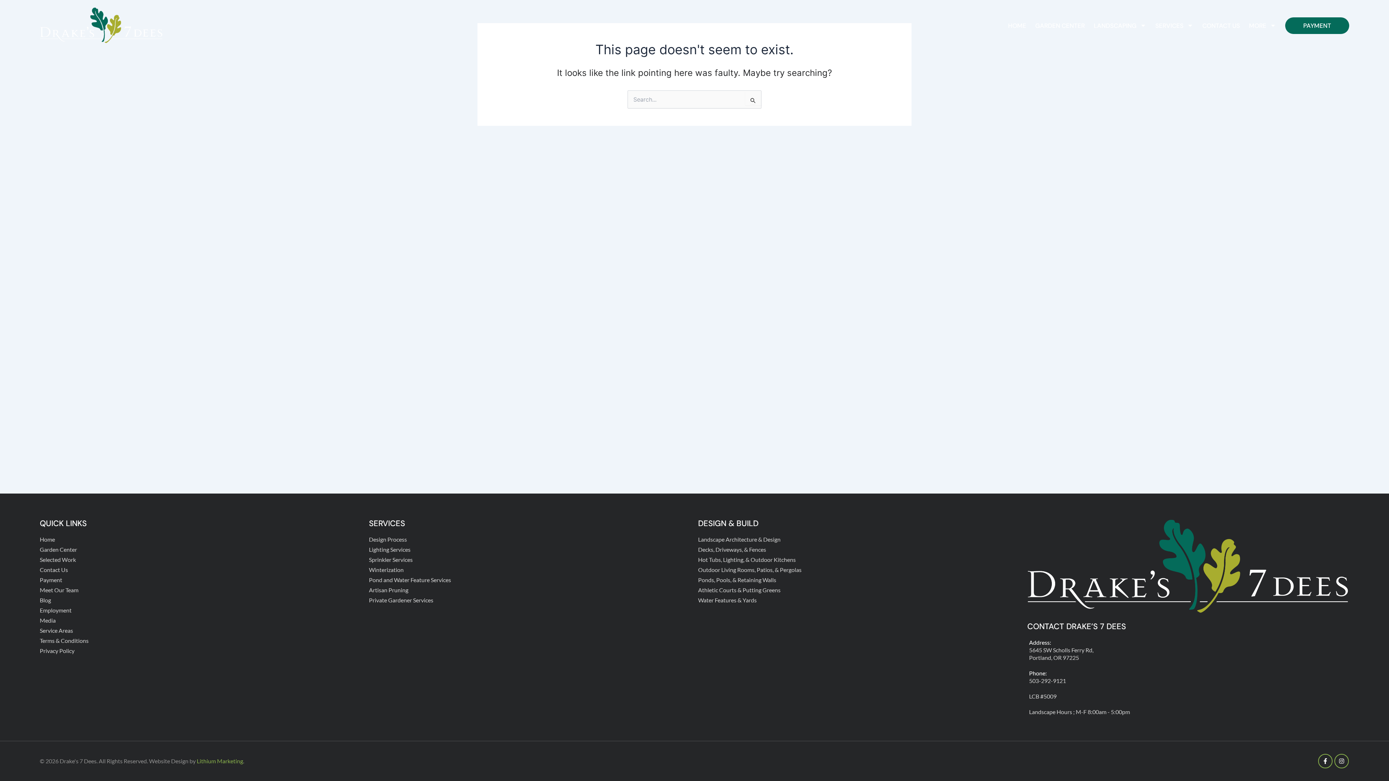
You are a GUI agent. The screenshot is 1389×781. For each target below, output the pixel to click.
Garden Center (1060, 26)
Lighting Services (390, 549)
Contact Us (1221, 26)
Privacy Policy (57, 650)
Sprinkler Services (391, 559)
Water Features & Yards (727, 600)
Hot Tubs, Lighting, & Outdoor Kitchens (747, 559)
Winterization (386, 569)
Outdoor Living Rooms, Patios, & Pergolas (750, 569)
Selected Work (58, 559)
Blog (45, 600)
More (1257, 26)
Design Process (388, 539)
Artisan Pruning (388, 589)
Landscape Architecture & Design (739, 539)
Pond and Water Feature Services (410, 579)
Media (48, 620)
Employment (56, 610)
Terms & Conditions (64, 640)
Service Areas (56, 630)
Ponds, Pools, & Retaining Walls (737, 579)
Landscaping (1115, 26)
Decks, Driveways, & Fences (732, 549)
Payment (1317, 26)
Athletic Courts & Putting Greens (739, 589)
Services (1169, 26)
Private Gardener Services (401, 600)
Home (1017, 26)
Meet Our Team (59, 589)
